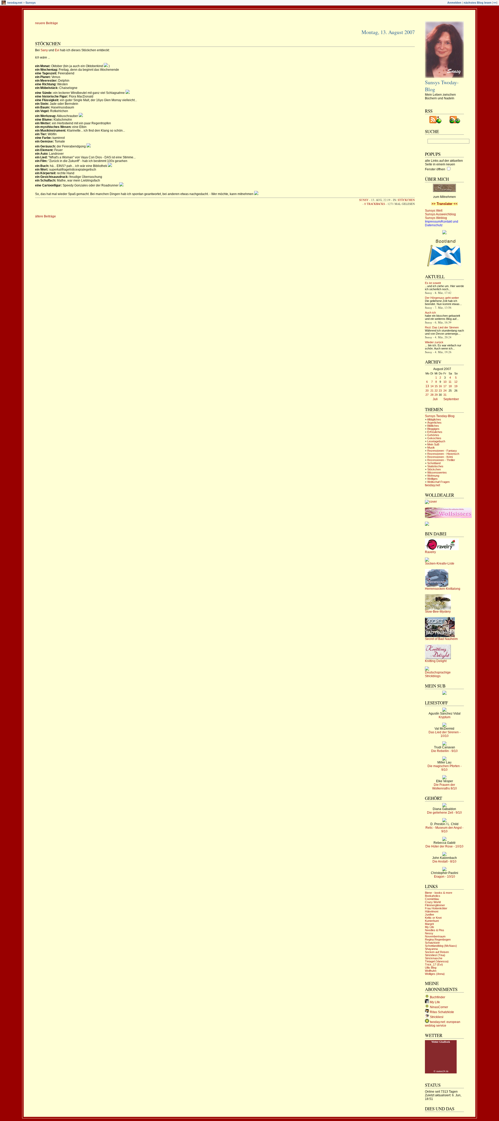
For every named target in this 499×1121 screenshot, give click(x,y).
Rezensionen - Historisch (443, 453)
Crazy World (433, 902)
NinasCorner (439, 1007)
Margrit (429, 923)
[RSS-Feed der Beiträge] (435, 122)
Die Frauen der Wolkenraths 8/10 (444, 786)
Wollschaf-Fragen (438, 481)
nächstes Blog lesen (477, 2)
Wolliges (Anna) (435, 973)
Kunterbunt (432, 920)
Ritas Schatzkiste (442, 1012)
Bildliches (433, 425)
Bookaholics (432, 895)
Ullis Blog (430, 967)
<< (494, 2)
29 (436, 394)
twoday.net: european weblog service (442, 1023)
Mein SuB (433, 444)
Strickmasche (433, 958)
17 (445, 386)
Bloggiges (433, 428)
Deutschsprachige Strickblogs (438, 674)
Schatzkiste (432, 942)
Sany (45, 50)
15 (436, 386)
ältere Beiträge (45, 216)
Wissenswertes (437, 472)
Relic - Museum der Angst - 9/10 (444, 829)
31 (445, 394)
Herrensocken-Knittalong (442, 589)
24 (445, 390)
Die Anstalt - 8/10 (444, 861)
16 (440, 386)
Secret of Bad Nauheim (441, 639)
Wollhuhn (430, 970)
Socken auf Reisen (437, 952)
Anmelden (454, 2)
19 (455, 386)
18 (450, 386)
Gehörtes (433, 435)
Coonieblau (432, 898)
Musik (431, 447)
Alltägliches (434, 419)
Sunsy (364, 200)
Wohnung (433, 475)
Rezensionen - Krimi (440, 456)
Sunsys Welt (433, 210)
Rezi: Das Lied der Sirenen (442, 327)
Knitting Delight (436, 661)
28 (432, 394)
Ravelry (430, 552)
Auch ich (430, 312)
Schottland (434, 463)
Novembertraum (435, 936)
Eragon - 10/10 (444, 876)
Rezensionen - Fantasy (442, 450)
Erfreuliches (434, 431)
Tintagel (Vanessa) (437, 961)
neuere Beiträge (46, 23)
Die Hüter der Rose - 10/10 (444, 846)
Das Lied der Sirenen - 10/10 (445, 734)
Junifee (429, 914)
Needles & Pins (434, 930)
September (451, 399)
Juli (435, 399)
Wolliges (432, 478)
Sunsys (30, 2)
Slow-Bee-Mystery (438, 611)
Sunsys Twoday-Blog (440, 416)
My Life (429, 927)
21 (432, 390)
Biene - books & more (438, 892)
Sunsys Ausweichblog (440, 214)
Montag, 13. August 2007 (388, 32)
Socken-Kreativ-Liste (439, 563)
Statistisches (435, 466)
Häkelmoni (431, 911)
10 (445, 381)
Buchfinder (437, 997)
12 (455, 381)
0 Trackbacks (374, 204)
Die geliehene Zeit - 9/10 (444, 812)
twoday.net (14, 2)
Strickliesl (436, 1017)
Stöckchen (48, 44)
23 (440, 390)
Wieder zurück (434, 342)
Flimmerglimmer (435, 905)
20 (427, 390)
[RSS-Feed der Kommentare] (455, 122)
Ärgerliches (434, 422)
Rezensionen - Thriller (441, 460)
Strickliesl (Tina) (435, 955)
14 (432, 386)
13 (427, 386)
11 (450, 381)
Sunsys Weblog (436, 218)
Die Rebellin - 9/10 (444, 751)
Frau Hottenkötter (436, 908)
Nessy (429, 933)
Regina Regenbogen (438, 939)
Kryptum (444, 717)
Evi (57, 50)
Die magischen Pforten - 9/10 (445, 768)
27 (427, 394)
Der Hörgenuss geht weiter (442, 297)
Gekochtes (434, 438)
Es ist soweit (433, 282)
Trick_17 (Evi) (434, 964)
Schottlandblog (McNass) (441, 945)
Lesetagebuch (436, 441)
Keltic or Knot (433, 917)
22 (436, 390)
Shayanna (431, 948)
